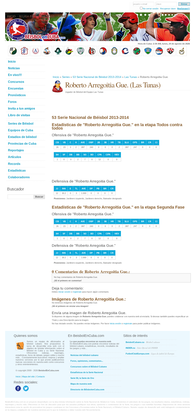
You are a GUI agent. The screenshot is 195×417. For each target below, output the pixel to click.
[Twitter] (25, 391)
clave (158, 4)
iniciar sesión (64, 292)
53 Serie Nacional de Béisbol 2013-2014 (97, 76)
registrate (77, 292)
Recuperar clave (168, 8)
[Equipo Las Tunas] (137, 55)
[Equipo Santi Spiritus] (103, 55)
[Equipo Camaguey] (125, 55)
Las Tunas (130, 76)
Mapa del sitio (28, 376)
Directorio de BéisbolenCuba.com (87, 389)
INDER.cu (142, 347)
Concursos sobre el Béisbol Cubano (88, 366)
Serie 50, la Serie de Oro (82, 378)
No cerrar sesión (150, 8)
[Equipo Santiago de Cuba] (170, 55)
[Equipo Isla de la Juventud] (58, 55)
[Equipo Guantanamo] (182, 55)
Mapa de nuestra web (81, 384)
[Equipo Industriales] (24, 55)
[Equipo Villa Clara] (92, 55)
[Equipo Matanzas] (69, 55)
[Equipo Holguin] (148, 55)
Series (66, 76)
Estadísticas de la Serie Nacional (86, 372)
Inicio (56, 76)
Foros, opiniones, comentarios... (86, 361)
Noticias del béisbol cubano (84, 355)
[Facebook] (18, 391)
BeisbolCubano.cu (143, 342)
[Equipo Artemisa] (35, 55)
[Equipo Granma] (159, 55)
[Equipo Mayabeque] (47, 55)
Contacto (40, 376)
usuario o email (140, 4)
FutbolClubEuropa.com (150, 353)
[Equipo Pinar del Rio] (13, 55)
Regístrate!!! (183, 8)
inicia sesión (115, 323)
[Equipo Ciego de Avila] (114, 55)
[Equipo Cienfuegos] (80, 55)
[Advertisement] (121, 65)
